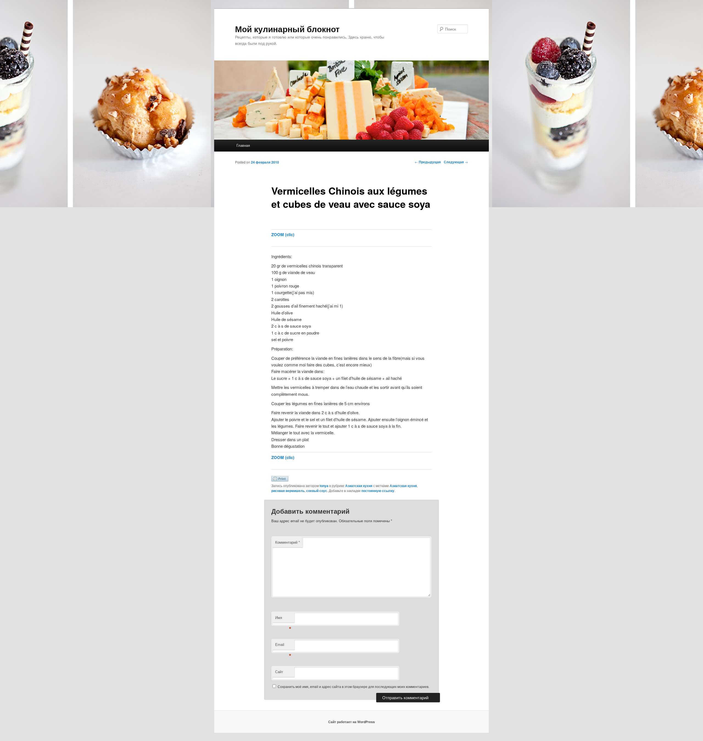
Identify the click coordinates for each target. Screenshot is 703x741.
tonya (324, 485)
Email (283, 646)
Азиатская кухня (358, 485)
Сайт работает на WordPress (351, 721)
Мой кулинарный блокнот (287, 29)
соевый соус (316, 490)
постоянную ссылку (377, 490)
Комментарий (287, 542)
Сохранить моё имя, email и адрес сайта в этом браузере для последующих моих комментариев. (353, 686)
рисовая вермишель (288, 490)
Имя (283, 619)
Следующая (456, 161)
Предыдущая (428, 161)
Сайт (279, 671)
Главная (243, 145)
